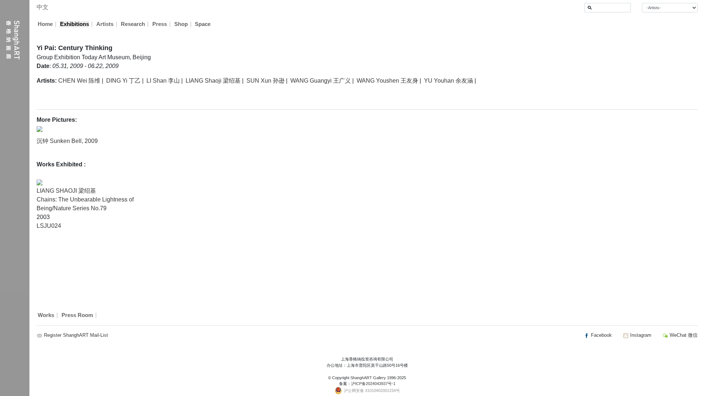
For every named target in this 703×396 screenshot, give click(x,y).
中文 (42, 7)
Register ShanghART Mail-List (76, 335)
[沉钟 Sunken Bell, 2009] (39, 128)
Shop (181, 24)
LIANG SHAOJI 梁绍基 (66, 191)
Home (45, 24)
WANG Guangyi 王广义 (320, 81)
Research (133, 24)
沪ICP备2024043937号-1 (373, 383)
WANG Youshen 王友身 (387, 81)
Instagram (640, 335)
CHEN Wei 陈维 (79, 81)
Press (159, 24)
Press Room (77, 315)
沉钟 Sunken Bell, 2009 (67, 141)
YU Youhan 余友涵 (448, 81)
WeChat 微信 (683, 335)
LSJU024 (49, 226)
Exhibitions (74, 24)
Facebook (600, 335)
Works (46, 315)
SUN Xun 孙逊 (265, 81)
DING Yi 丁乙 (123, 81)
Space (203, 24)
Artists (105, 24)
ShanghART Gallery (368, 378)
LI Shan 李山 (163, 81)
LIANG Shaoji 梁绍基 (213, 81)
